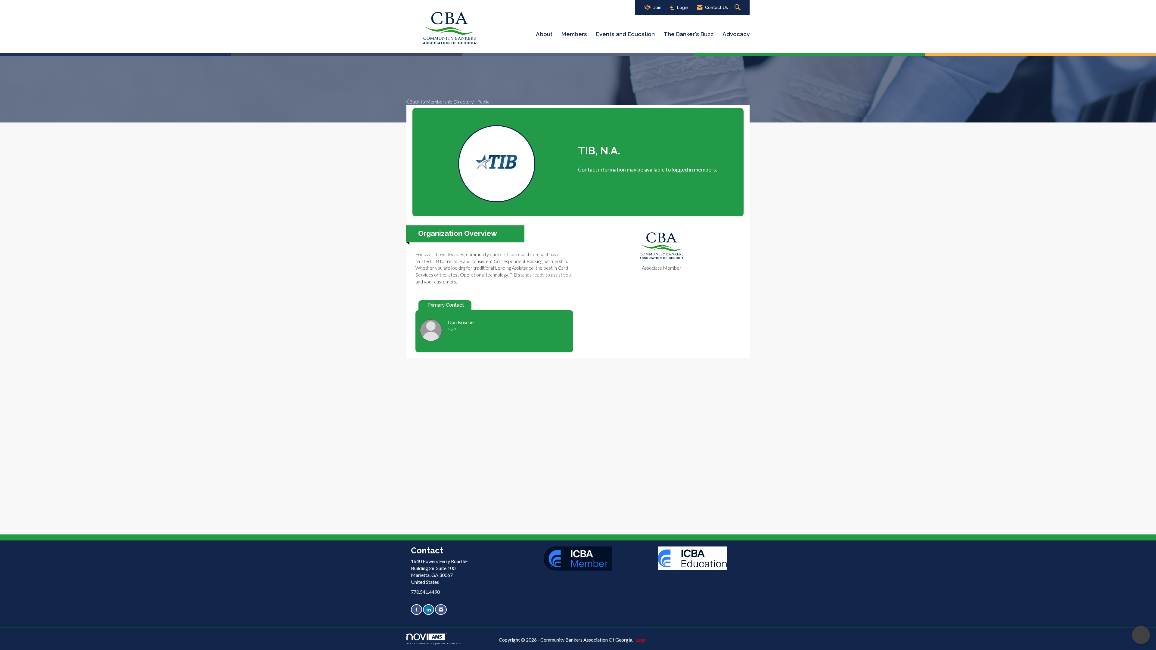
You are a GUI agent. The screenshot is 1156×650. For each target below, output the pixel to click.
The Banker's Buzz (688, 34)
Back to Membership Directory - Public (449, 101)
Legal (641, 639)
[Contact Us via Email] (441, 609)
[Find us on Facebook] (416, 609)
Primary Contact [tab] (445, 305)
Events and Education (625, 34)
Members (574, 34)
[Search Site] (738, 7)
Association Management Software (433, 643)
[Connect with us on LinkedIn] (428, 609)
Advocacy (736, 34)
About (544, 34)
